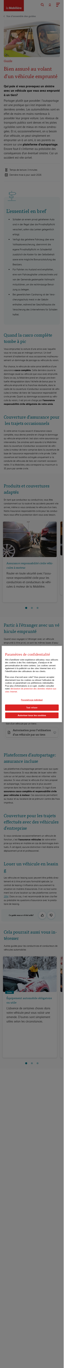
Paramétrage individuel (32, 700)
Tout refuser (32, 707)
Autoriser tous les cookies (32, 715)
